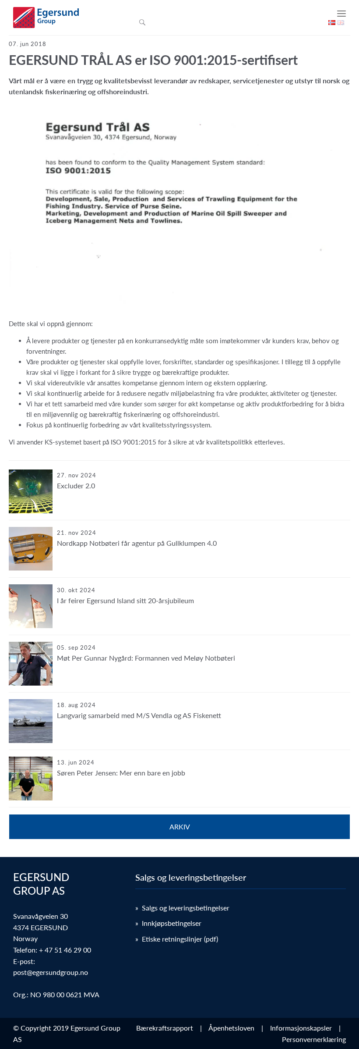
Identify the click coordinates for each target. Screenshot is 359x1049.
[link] (179, 494)
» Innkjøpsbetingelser (168, 923)
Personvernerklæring (314, 1039)
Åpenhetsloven (233, 1028)
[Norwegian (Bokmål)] (331, 22)
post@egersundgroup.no (50, 972)
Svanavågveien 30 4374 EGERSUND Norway (40, 927)
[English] (340, 22)
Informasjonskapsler (302, 1028)
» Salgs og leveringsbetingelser (182, 907)
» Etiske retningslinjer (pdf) (176, 939)
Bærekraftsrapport (166, 1028)
